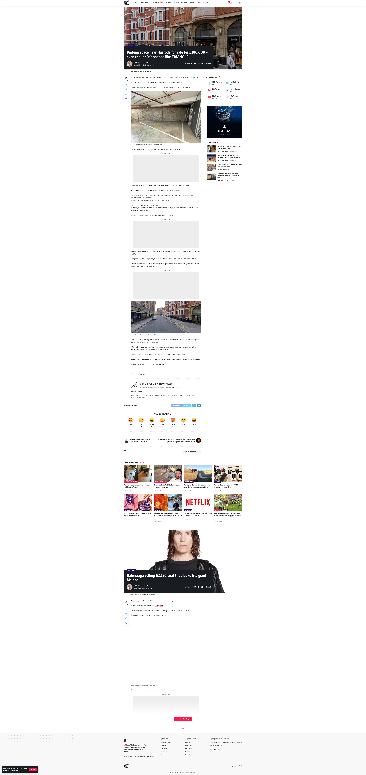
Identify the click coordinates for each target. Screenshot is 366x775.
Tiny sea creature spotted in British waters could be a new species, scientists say (168, 515)
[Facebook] (215, 83)
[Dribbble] (233, 97)
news (140, 374)
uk (146, 374)
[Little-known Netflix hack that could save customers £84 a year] (198, 502)
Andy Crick (137, 62)
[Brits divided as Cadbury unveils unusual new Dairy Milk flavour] (138, 502)
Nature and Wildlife (223, 151)
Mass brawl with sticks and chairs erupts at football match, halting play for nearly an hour (228, 515)
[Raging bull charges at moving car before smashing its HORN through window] (211, 176)
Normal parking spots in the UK (143, 190)
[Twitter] (233, 83)
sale (143, 374)
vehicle (170, 149)
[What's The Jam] (127, 3)
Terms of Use (14, 770)
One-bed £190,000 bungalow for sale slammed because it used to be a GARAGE (170, 359)
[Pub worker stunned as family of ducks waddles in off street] (211, 148)
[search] (231, 3)
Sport (217, 510)
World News (221, 180)
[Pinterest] (215, 90)
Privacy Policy (185, 395)
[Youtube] (215, 97)
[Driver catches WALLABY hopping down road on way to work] (211, 167)
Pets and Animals (222, 169)
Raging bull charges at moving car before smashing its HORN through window (228, 175)
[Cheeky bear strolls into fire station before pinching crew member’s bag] (211, 158)
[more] (213, 3)
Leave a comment (192, 451)
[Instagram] (233, 90)
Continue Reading (183, 719)
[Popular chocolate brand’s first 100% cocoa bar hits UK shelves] (228, 473)
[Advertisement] (166, 168)
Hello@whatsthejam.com (154, 364)
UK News (131, 47)
